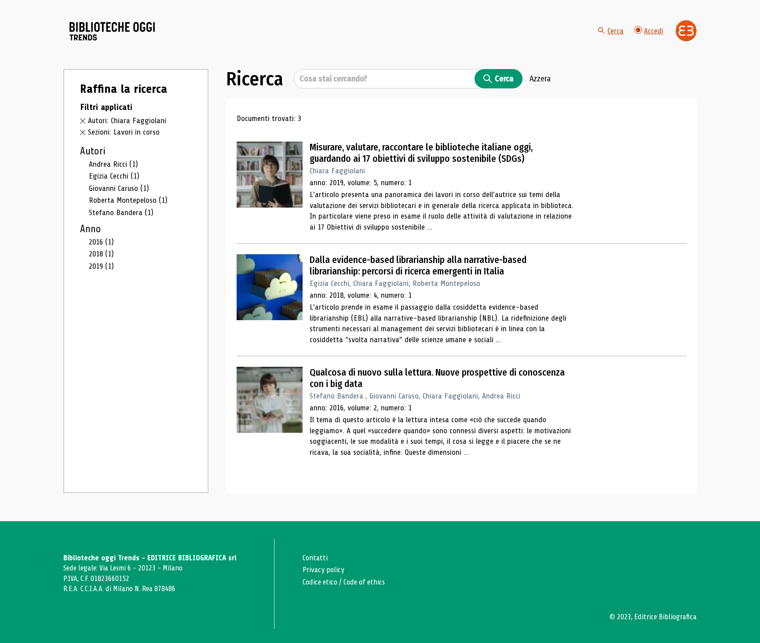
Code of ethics (364, 582)
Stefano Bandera (121, 212)
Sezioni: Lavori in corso (124, 132)
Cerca (615, 30)
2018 (101, 253)
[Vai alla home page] (112, 31)
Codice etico (320, 582)
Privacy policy (323, 570)
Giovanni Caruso (119, 188)
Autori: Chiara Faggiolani (127, 120)
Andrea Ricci (113, 164)
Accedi (653, 30)
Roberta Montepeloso (128, 200)
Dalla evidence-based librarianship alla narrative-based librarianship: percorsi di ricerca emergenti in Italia (418, 265)
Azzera (540, 79)
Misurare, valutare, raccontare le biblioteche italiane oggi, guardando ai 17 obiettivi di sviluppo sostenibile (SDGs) (421, 153)
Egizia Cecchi (114, 176)
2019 (101, 266)
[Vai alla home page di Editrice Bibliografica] (686, 30)
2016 (101, 241)
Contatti (315, 558)
